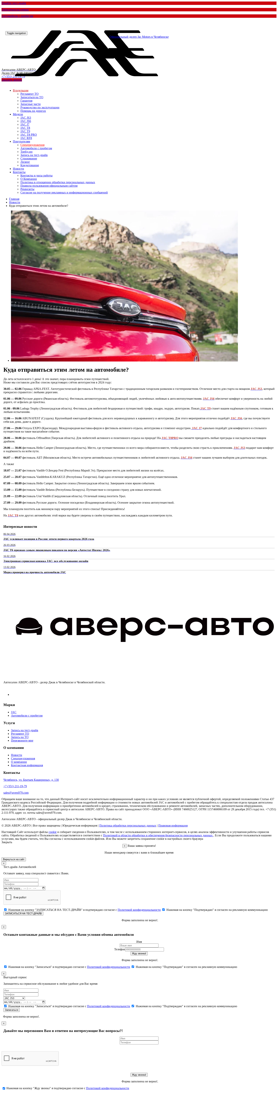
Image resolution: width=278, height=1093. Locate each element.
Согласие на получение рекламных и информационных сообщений (64, 192)
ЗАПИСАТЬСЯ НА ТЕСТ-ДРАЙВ (23, 913)
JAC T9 (25, 131)
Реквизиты (27, 189)
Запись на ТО (20, 737)
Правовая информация (173, 825)
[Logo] (86, 84)
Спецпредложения (32, 144)
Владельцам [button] (20, 90)
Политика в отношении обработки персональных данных (57, 182)
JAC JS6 (25, 121)
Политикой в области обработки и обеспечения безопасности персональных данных (158, 835)
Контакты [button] (19, 172)
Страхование (28, 158)
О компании (19, 761)
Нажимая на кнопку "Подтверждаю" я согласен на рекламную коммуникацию (217, 909)
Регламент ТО (29, 93)
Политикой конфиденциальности (139, 909)
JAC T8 (25, 127)
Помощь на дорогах (33, 110)
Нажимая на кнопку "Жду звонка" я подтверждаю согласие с (67, 1088)
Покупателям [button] (21, 141)
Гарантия (26, 100)
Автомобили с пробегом (36, 148)
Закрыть (7, 842)
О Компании (28, 178)
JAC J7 (24, 124)
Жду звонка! (139, 953)
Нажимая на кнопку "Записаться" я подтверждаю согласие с (69, 966)
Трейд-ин (26, 151)
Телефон (119, 949)
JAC (13, 712)
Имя (139, 941)
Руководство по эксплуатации (39, 107)
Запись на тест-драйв (34, 155)
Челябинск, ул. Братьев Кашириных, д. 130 (31, 779)
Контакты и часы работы (36, 175)
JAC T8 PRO (28, 134)
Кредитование (29, 165)
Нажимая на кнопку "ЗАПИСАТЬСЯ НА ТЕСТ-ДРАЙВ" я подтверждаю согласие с (84, 909)
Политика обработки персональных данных (127, 825)
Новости (18, 168)
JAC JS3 (25, 117)
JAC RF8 (26, 138)
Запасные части (30, 104)
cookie (53, 832)
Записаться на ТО (31, 97)
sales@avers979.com (16, 792)
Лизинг (25, 161)
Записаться (11, 1010)
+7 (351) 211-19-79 (15, 786)
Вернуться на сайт (13, 859)
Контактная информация (27, 765)
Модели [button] (18, 114)
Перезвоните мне (22, 740)
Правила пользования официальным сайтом (49, 185)
